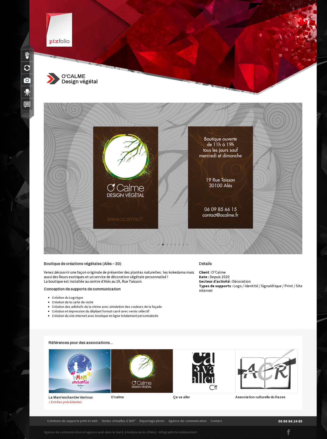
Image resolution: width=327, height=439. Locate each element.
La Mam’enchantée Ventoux (71, 397)
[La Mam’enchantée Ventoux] (80, 371)
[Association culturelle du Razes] (266, 371)
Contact (216, 421)
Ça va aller (181, 397)
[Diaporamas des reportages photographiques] (27, 80)
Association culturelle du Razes (260, 397)
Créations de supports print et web (72, 421)
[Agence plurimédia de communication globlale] (27, 92)
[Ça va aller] (204, 371)
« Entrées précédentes (65, 402)
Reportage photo (152, 421)
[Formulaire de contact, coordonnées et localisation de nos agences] (27, 104)
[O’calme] (142, 371)
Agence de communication (188, 421)
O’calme (117, 397)
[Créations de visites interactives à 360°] (27, 68)
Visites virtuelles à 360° (118, 421)
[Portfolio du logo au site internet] (27, 55)
